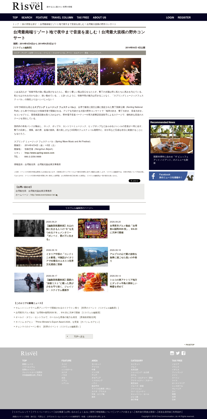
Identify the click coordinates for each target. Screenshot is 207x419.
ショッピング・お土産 (140, 372)
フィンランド (177, 372)
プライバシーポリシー (42, 411)
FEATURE (42, 17)
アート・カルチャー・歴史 (142, 377)
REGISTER (184, 17)
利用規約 (177, 411)
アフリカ (95, 366)
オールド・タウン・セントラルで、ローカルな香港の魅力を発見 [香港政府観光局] (56, 317)
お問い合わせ (71, 411)
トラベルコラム (28, 366)
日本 (174, 399)
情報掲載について (104, 411)
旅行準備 (134, 399)
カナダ (64, 372)
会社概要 (59, 411)
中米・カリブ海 (98, 394)
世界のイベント (28, 369)
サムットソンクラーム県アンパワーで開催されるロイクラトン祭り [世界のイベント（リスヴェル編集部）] (67, 307)
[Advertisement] (171, 72)
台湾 (174, 396)
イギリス (175, 369)
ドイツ (174, 375)
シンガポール (67, 369)
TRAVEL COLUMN (62, 17)
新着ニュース (27, 364)
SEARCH (27, 17)
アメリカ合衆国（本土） (102, 388)
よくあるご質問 (87, 411)
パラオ (64, 375)
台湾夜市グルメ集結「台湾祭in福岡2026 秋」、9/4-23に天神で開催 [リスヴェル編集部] (58, 312)
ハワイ (64, 366)
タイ (174, 391)
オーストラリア (178, 383)
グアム (64, 380)
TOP (15, 17)
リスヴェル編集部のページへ (79, 207)
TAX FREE (83, 17)
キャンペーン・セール (140, 394)
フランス (175, 366)
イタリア (175, 364)
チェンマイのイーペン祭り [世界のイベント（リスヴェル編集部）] (48, 326)
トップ (16, 23)
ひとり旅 (134, 396)
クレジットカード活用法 (32, 372)
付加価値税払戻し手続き (32, 375)
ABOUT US (99, 17)
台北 (63, 377)
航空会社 (134, 383)
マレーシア (176, 388)
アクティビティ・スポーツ (142, 380)
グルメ (133, 366)
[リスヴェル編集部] (22, 47)
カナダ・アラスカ (99, 391)
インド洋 (95, 372)
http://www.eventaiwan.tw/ (42, 194)
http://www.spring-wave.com (39, 152)
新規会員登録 (164, 411)
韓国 (174, 394)
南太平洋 (95, 385)
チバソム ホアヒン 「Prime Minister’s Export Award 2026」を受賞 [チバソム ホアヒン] (58, 321)
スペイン (175, 377)
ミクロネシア (97, 380)
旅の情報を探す (29, 23)
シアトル (65, 383)
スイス (174, 380)
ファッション (136, 388)
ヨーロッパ (96, 364)
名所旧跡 (134, 369)
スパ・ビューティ (138, 391)
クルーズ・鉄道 (137, 385)
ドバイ (64, 364)
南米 (93, 396)
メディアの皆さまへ (124, 411)
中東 (93, 369)
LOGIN (170, 17)
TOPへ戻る (79, 336)
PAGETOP (190, 344)
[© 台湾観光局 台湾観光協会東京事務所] (34, 83)
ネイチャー (135, 364)
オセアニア (96, 377)
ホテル (133, 375)
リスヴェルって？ (21, 411)
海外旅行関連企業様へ (146, 411)
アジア (94, 375)
